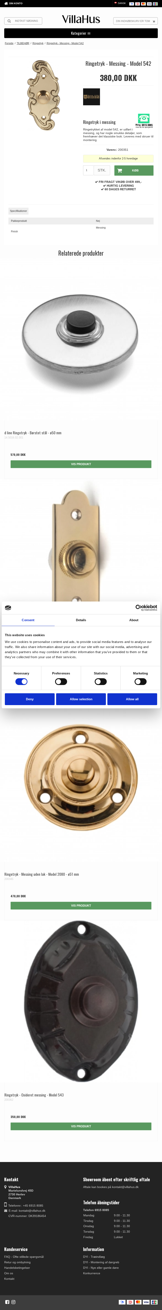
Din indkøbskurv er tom (133, 21)
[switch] (61, 681)
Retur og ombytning (17, 1262)
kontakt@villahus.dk (32, 1210)
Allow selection (81, 699)
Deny (30, 699)
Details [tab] (81, 620)
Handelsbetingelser (17, 1267)
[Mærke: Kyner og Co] (93, 99)
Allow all (132, 699)
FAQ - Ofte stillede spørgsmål (24, 1256)
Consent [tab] (28, 620)
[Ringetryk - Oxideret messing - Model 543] (81, 1002)
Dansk (121, 3)
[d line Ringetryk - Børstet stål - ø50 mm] (81, 339)
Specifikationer (18, 211)
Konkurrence (91, 1273)
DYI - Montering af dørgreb (101, 1262)
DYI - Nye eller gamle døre (101, 1267)
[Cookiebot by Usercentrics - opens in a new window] (138, 608)
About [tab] (134, 620)
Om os (8, 1273)
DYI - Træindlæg (94, 1256)
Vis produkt (81, 464)
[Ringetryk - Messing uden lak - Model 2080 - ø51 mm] (81, 781)
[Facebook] (7, 1302)
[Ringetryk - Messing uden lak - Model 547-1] (81, 560)
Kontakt (9, 1278)
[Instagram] (13, 1302)
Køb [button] (135, 170)
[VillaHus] (81, 19)
